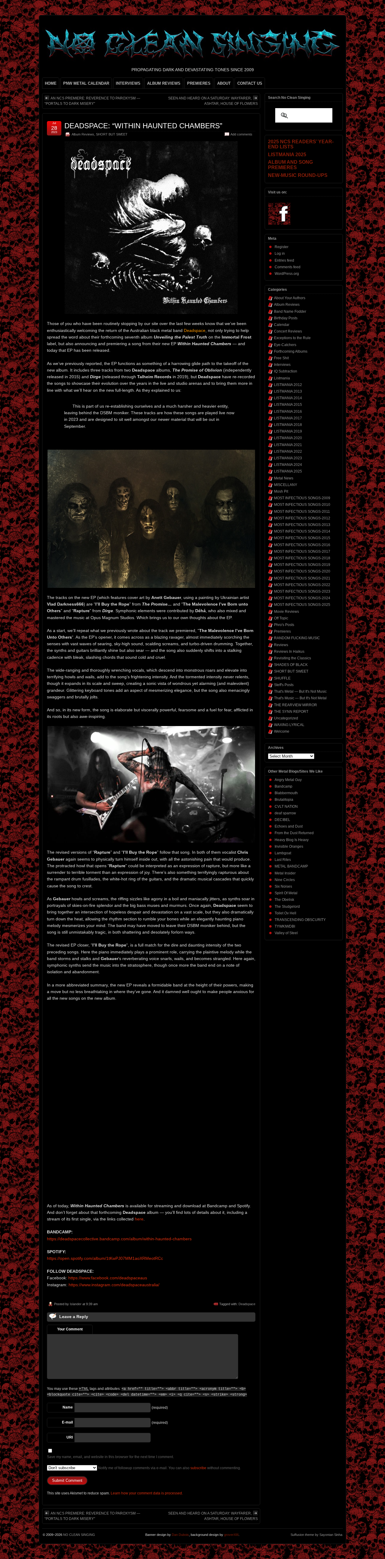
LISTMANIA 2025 (288, 471)
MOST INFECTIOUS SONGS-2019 (302, 565)
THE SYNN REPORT (291, 712)
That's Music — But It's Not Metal (300, 698)
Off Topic (281, 618)
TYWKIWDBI (285, 926)
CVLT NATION (286, 806)
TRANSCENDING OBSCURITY (300, 920)
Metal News (283, 478)
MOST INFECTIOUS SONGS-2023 (302, 591)
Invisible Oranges (289, 846)
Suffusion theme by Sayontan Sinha (316, 1534)
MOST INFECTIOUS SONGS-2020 (302, 571)
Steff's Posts (284, 685)
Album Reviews (83, 134)
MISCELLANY (285, 485)
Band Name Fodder (290, 311)
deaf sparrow (285, 813)
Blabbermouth (286, 793)
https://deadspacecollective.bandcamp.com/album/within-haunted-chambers (119, 1238)
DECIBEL (282, 820)
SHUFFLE (282, 678)
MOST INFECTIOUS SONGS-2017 (302, 551)
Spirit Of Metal (286, 893)
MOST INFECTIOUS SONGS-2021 (302, 578)
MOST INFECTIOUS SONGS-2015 (302, 538)
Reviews (281, 645)
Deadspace (247, 1304)
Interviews (282, 365)
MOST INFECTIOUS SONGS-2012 (302, 518)
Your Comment (70, 1329)
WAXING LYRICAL (289, 725)
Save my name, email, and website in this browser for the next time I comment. (110, 1457)
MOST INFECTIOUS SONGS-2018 (302, 558)
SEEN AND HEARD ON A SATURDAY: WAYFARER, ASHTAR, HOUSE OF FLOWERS (213, 101)
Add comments (241, 134)
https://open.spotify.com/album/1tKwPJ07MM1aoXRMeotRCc (105, 1258)
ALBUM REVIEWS (163, 83)
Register (281, 247)
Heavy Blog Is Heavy (292, 840)
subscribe (198, 1468)
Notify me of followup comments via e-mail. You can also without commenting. (169, 1468)
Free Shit (281, 358)
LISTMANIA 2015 (288, 405)
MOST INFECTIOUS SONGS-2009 (302, 498)
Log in (280, 253)
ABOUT (224, 83)
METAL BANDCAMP (291, 866)
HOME (51, 83)
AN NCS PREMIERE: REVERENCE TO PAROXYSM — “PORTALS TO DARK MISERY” (92, 101)
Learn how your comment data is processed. (147, 1493)
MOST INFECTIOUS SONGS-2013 (302, 525)
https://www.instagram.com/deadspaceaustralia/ (114, 1284)
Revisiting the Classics (292, 658)
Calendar (281, 325)
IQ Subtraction (285, 371)
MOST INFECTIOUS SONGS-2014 (302, 531)
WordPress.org (287, 274)
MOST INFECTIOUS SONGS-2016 (302, 545)
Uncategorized (286, 718)
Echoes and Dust (289, 826)
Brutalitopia (284, 800)
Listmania (282, 378)
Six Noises (283, 886)
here (139, 1219)
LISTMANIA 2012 (288, 385)
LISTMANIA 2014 (288, 398)
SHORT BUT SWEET (112, 134)
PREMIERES (199, 83)
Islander (76, 1304)
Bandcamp (283, 786)
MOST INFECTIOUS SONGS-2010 (302, 505)
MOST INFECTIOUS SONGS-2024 (302, 598)
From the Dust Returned (294, 833)
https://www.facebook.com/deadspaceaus (107, 1277)
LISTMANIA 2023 (288, 458)
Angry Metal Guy (288, 780)
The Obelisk (284, 900)
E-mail (67, 1422)
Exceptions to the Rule (292, 338)
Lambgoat (283, 853)
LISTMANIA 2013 (288, 391)
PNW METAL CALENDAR (86, 83)
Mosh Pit (281, 491)
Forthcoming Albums (290, 351)
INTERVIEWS (128, 83)
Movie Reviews (286, 611)
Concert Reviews (288, 331)
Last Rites (283, 860)
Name (68, 1407)
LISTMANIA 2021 (288, 445)
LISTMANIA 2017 (288, 418)
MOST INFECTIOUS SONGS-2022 (302, 585)
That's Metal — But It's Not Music (300, 691)
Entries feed (284, 260)
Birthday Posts (285, 318)
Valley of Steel (286, 933)
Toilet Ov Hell (285, 913)
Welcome (281, 731)
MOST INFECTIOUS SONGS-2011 (302, 511)
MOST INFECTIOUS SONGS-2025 (302, 605)
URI (69, 1437)
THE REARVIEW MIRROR (295, 705)
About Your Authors (289, 298)
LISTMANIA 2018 (288, 425)
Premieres (282, 631)
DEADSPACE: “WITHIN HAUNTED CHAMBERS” (143, 126)
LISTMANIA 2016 (288, 411)
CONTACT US (249, 83)
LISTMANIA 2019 (288, 431)
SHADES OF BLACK (291, 665)
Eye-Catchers (285, 345)
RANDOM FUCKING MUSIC (297, 638)
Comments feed (287, 267)
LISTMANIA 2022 (288, 451)
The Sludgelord (287, 906)
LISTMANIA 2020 (288, 438)
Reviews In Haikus (289, 651)
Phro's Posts (284, 625)
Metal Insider (285, 873)
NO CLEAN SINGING (79, 1534)
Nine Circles (285, 880)
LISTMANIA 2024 (288, 465)
